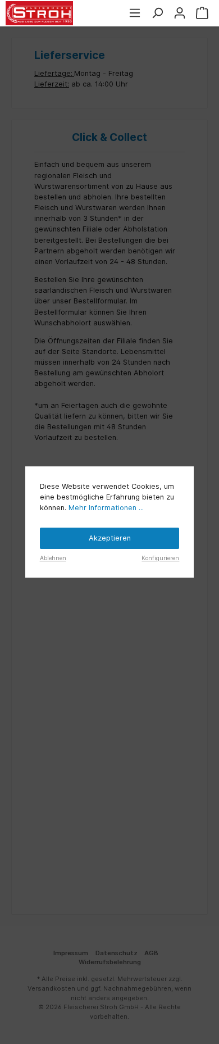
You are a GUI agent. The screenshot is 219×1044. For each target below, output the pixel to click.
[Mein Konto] (179, 13)
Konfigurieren (160, 558)
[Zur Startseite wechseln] (39, 13)
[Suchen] (157, 13)
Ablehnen (53, 558)
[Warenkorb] (202, 13)
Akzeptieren (110, 538)
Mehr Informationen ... (106, 507)
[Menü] (135, 13)
